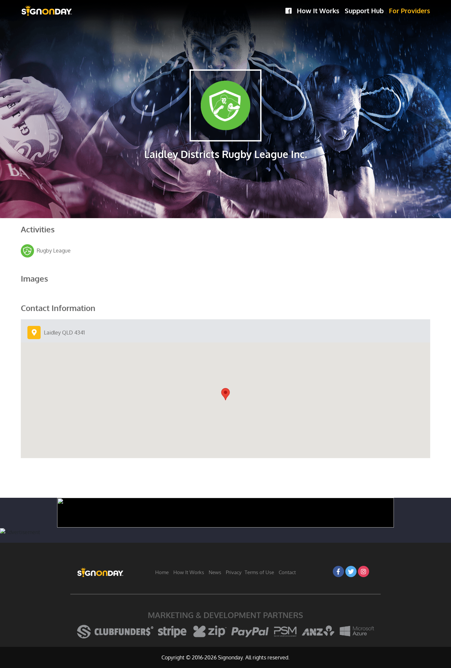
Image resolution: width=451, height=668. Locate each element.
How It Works (318, 10)
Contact (287, 572)
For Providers (409, 10)
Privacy (233, 572)
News (215, 572)
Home (162, 572)
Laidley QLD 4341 (64, 332)
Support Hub (364, 10)
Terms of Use (259, 572)
